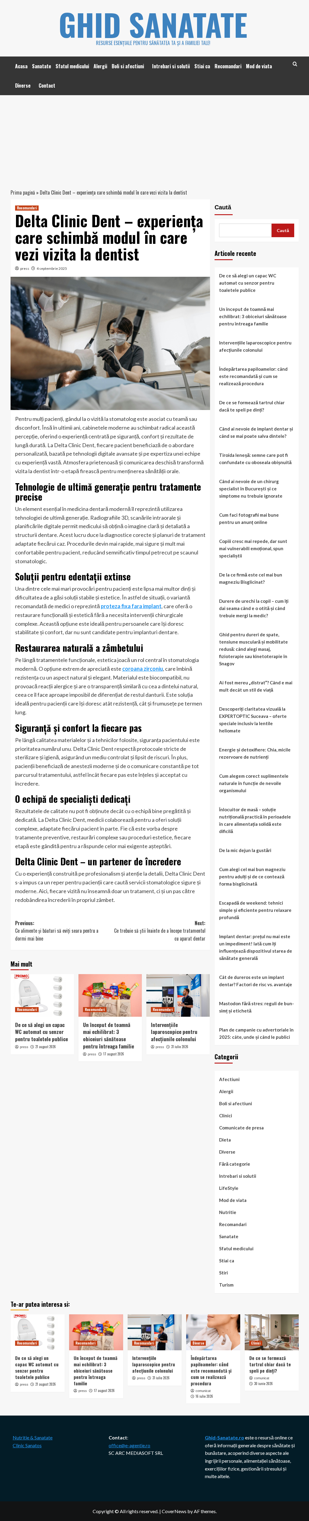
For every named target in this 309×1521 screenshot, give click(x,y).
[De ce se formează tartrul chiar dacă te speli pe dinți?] (272, 1332)
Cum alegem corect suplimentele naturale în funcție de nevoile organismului (253, 783)
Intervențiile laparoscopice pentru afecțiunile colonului (174, 1032)
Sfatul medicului (72, 66)
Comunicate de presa (241, 1127)
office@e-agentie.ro (129, 1445)
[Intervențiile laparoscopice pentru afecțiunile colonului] (178, 995)
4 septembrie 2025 (52, 268)
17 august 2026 (113, 1053)
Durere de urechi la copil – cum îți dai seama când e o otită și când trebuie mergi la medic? (253, 608)
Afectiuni (229, 1079)
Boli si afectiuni (128, 66)
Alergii (100, 66)
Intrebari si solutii (171, 66)
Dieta (225, 1139)
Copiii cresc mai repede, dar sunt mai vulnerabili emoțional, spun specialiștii (253, 548)
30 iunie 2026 (263, 1383)
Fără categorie (234, 1164)
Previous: (56, 930)
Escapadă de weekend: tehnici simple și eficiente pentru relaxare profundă (255, 910)
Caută (223, 207)
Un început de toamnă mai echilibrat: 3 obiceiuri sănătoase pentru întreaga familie (108, 1035)
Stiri (223, 1272)
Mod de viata (259, 66)
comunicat (203, 1391)
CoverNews (174, 1511)
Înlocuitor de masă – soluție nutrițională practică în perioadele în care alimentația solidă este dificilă (255, 820)
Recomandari (228, 66)
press (24, 268)
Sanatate (41, 66)
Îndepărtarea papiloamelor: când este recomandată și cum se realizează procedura (253, 376)
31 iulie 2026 (179, 1046)
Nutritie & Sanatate (33, 1437)
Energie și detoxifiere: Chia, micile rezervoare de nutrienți (255, 753)
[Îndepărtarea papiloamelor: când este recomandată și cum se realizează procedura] (213, 1332)
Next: (159, 930)
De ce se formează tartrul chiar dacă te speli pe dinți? (252, 406)
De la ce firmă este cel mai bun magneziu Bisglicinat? (250, 578)
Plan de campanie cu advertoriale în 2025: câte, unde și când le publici (256, 1033)
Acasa (21, 66)
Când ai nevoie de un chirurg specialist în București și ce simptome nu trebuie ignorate (250, 489)
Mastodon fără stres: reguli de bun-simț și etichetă (256, 1007)
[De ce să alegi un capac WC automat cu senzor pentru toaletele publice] (42, 995)
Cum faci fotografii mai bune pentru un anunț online (249, 518)
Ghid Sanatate (153, 24)
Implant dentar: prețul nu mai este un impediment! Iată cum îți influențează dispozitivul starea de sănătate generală (255, 947)
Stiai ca (202, 66)
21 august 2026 (45, 1046)
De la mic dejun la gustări (245, 850)
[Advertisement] (154, 140)
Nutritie (227, 1212)
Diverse (22, 85)
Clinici (225, 1115)
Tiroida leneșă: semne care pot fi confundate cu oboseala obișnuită (255, 458)
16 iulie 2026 (204, 1396)
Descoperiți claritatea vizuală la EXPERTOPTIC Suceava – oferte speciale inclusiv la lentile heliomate (253, 719)
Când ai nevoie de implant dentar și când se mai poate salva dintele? (256, 432)
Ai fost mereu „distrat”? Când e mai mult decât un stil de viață (255, 686)
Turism (226, 1284)
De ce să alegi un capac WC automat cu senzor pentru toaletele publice (41, 1032)
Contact (47, 85)
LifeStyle (228, 1188)
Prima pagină (23, 192)
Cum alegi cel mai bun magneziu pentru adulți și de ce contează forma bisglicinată (252, 876)
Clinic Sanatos (27, 1445)
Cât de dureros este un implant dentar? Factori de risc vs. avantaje (255, 980)
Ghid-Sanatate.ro (224, 1437)
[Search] (295, 64)
